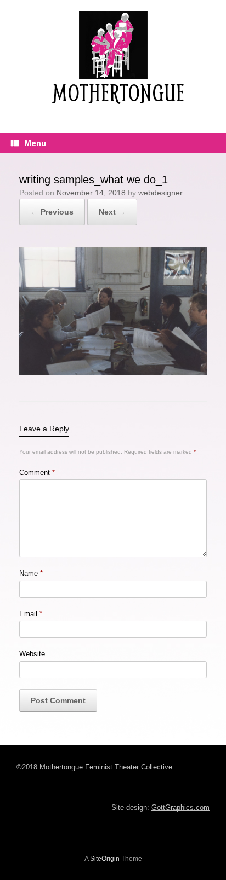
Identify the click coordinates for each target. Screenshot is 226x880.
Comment (37, 472)
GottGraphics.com (180, 807)
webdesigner (160, 192)
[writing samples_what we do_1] (113, 372)
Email (30, 614)
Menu (35, 142)
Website (32, 654)
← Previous (52, 211)
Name (31, 573)
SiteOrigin (105, 858)
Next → (112, 211)
